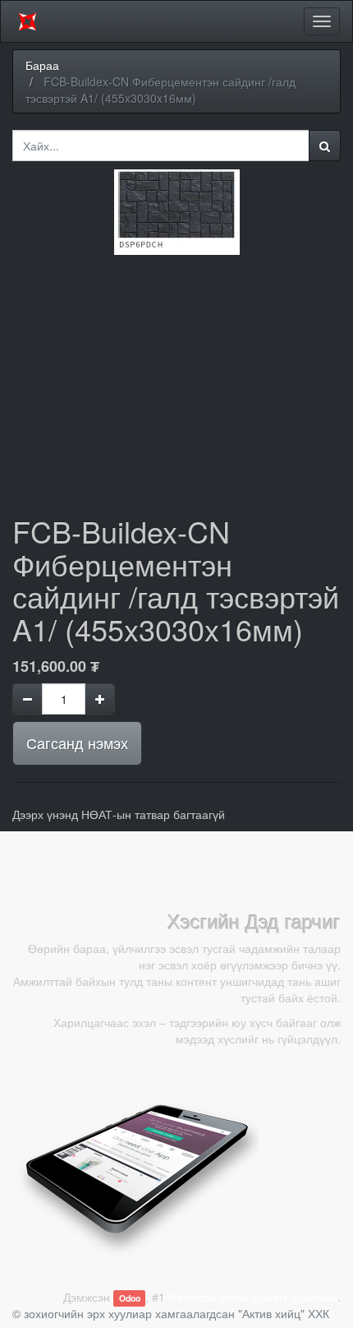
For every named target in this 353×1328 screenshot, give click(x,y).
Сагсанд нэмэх (77, 742)
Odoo (129, 1298)
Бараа (42, 65)
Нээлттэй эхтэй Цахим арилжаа (252, 1297)
